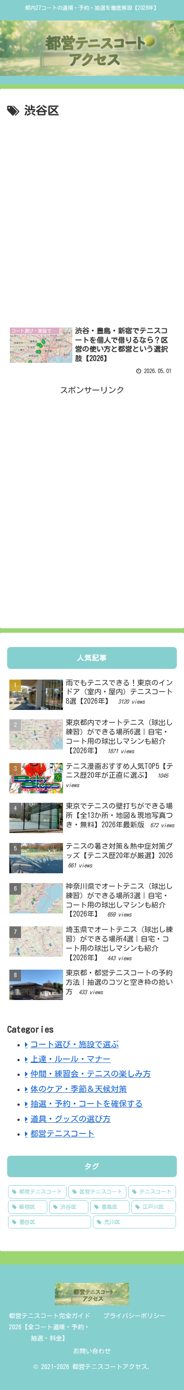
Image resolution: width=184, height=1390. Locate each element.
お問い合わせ (92, 1351)
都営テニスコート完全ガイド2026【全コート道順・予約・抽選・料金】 (49, 1327)
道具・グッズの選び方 (70, 1119)
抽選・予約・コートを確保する (86, 1104)
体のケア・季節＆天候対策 (78, 1089)
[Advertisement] (92, 217)
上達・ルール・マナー (70, 1059)
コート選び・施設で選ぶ (74, 1044)
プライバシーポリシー (134, 1316)
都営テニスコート (62, 1133)
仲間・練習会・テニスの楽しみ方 (90, 1074)
